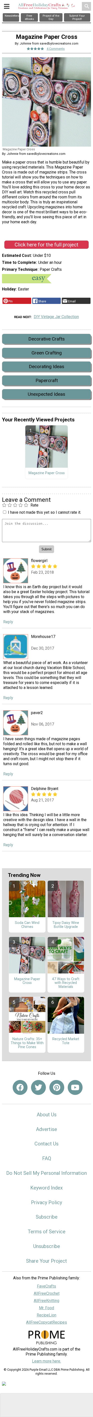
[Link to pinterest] (56, 1087)
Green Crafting (46, 353)
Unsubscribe (46, 1246)
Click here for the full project (46, 245)
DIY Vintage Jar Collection (56, 316)
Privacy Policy (46, 1202)
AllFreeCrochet (47, 1293)
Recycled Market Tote (65, 1041)
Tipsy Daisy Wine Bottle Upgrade (65, 925)
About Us (47, 1115)
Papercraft (46, 380)
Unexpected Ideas (46, 394)
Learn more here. (46, 1361)
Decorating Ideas (46, 366)
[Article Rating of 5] (35, 49)
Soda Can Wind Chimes (27, 925)
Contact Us (46, 1144)
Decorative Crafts (46, 339)
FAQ (46, 1158)
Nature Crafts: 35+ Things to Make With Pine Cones (27, 1043)
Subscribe (47, 1217)
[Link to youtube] (75, 1087)
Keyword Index (46, 1188)
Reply (8, 622)
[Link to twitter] (38, 1087)
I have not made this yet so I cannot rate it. (44, 512)
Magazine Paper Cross (47, 473)
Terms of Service (46, 1232)
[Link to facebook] (20, 1087)
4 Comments (56, 49)
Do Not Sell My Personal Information (46, 1173)
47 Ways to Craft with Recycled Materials (65, 983)
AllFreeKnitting (46, 1300)
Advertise (46, 1129)
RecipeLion (46, 1315)
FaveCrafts (46, 1286)
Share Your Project (46, 1261)
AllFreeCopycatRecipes (46, 1322)
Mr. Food (46, 1307)
